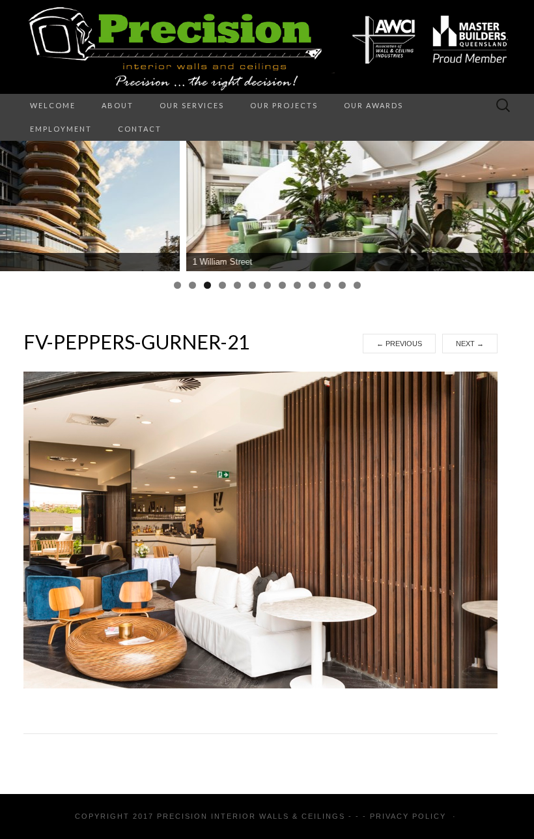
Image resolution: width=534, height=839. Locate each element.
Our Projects (284, 105)
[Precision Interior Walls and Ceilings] (267, 47)
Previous (399, 343)
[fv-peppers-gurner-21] (260, 529)
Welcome (53, 105)
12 (342, 285)
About (118, 105)
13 (357, 285)
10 (312, 285)
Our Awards (373, 105)
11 (327, 285)
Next (470, 343)
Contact (140, 129)
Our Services (192, 105)
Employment (61, 129)
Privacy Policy (408, 816)
